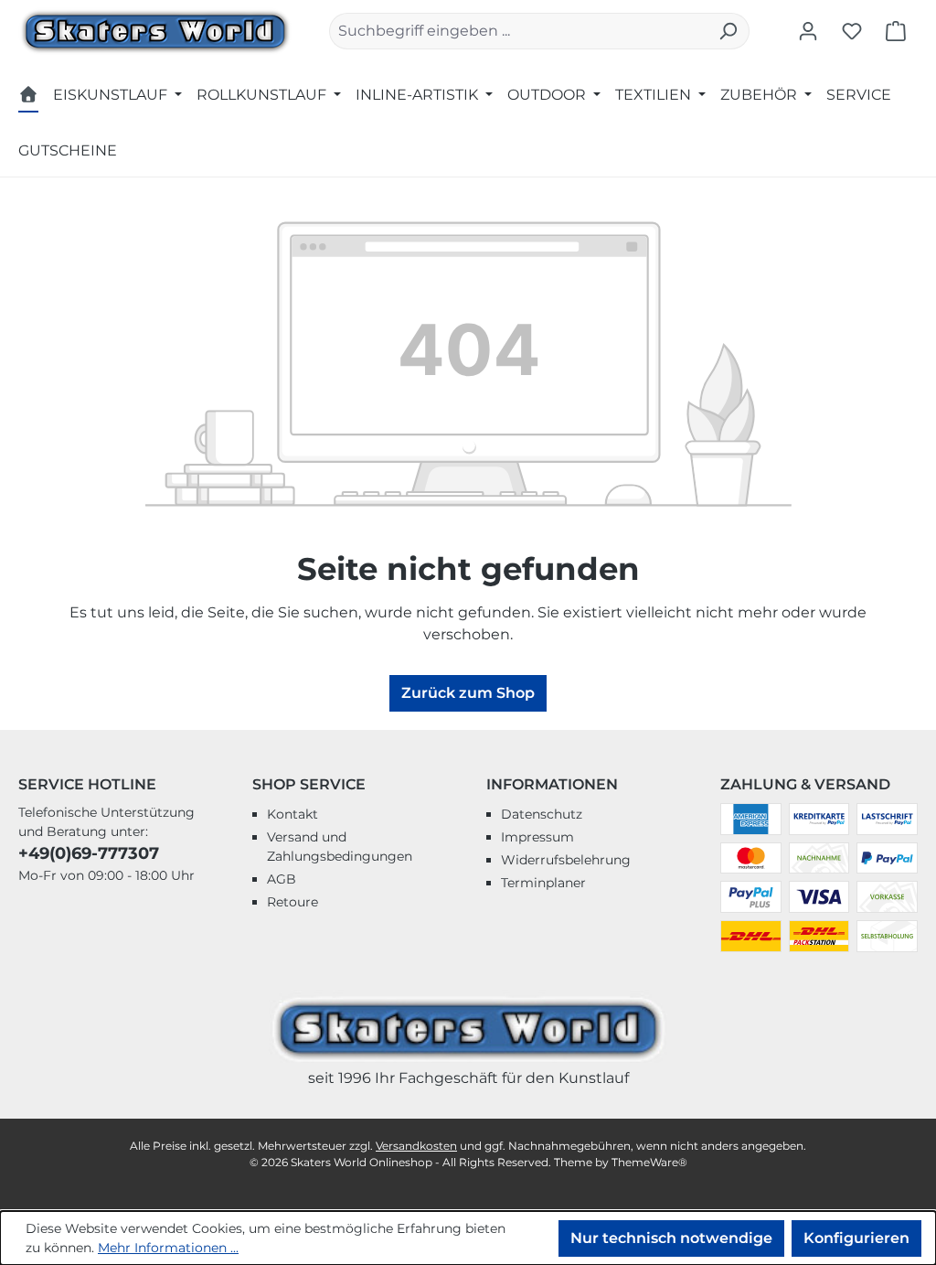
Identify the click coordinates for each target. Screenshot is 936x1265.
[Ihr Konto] (808, 31)
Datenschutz (541, 814)
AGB (281, 879)
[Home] (28, 97)
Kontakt (292, 814)
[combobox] (518, 31)
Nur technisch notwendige (671, 1238)
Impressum (537, 837)
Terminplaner (543, 882)
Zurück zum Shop (468, 693)
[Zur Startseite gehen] (155, 29)
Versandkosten (416, 1145)
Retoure (292, 902)
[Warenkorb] (896, 31)
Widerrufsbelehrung (566, 860)
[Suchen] (728, 31)
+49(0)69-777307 (88, 853)
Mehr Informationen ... (168, 1247)
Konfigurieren (856, 1238)
